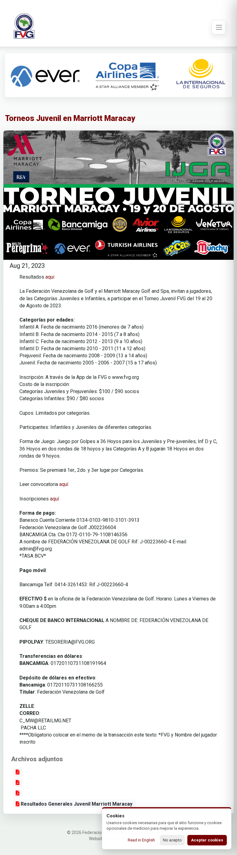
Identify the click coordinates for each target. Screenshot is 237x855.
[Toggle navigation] (219, 27)
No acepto (172, 840)
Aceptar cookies (207, 840)
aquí (64, 484)
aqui (49, 277)
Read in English (141, 840)
